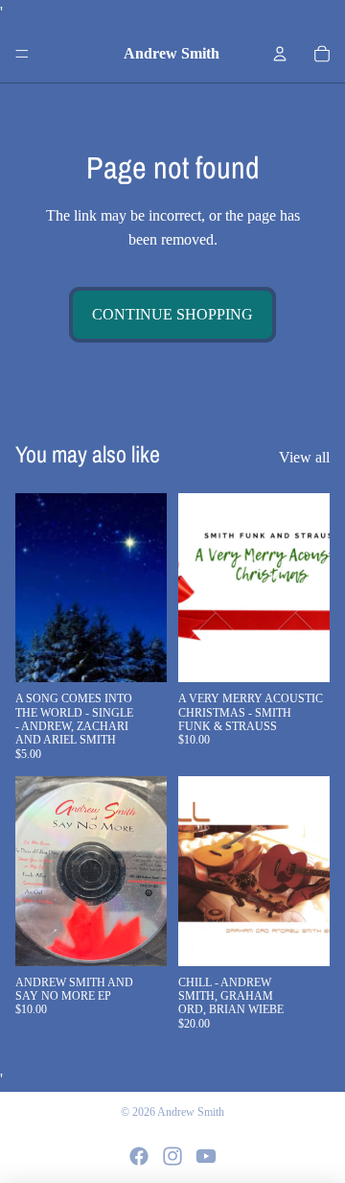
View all (304, 457)
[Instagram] (172, 1156)
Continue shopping (172, 314)
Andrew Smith (190, 1112)
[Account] (280, 54)
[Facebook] (138, 1156)
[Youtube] (206, 1156)
